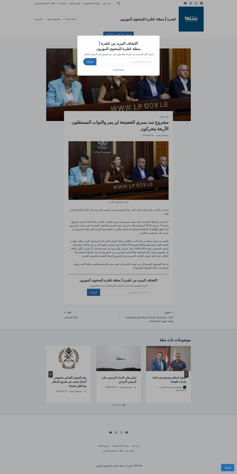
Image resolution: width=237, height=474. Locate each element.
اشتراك (90, 61)
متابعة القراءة (118, 69)
